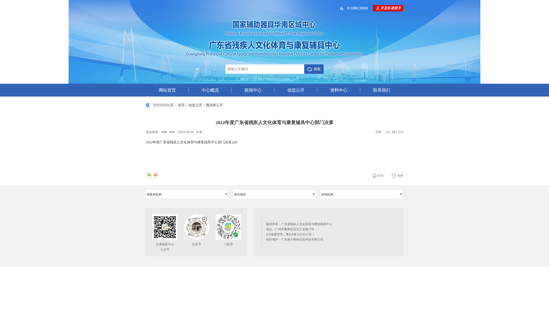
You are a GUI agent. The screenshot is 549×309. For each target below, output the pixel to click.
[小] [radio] (400, 132)
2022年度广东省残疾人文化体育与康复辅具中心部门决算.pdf (191, 142)
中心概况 (210, 90)
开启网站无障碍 (357, 8)
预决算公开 (214, 105)
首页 (181, 105)
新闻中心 (253, 90)
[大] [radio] (388, 132)
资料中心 (338, 90)
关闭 (400, 175)
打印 (381, 175)
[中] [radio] (394, 132)
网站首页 (167, 90)
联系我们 (381, 90)
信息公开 (296, 90)
